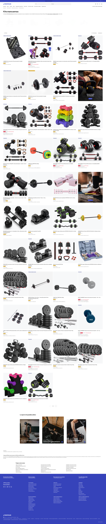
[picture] (15, 47)
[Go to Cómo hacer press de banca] (62, 441)
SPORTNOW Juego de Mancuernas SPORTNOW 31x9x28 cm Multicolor (15, 398)
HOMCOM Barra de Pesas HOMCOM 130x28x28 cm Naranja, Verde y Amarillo (89, 232)
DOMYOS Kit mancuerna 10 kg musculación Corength (37, 96)
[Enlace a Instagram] (9, 486)
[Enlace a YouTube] (7, 486)
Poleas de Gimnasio (44, 467)
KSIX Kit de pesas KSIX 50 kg (58, 264)
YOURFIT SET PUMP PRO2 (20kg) (58, 297)
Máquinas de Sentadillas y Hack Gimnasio (22, 469)
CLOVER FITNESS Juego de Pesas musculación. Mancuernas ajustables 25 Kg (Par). (40, 265)
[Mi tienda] (96, 4)
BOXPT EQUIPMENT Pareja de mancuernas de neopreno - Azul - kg (89, 330)
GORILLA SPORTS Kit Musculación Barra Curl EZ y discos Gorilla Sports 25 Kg (15, 331)
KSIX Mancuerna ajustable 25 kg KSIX (34, 231)
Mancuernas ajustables (9, 28)
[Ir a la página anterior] (50, 406)
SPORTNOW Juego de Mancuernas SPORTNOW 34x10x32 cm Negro (14, 364)
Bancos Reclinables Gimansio (20, 468)
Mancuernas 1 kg (71, 28)
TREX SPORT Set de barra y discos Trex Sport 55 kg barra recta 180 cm (40, 330)
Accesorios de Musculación (45, 468)
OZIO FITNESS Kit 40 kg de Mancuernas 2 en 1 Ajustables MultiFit (88, 61)
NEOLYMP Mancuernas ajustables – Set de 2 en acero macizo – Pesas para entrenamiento (14, 198)
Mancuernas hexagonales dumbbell (22, 28)
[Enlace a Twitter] (5, 486)
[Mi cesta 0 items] (102, 4)
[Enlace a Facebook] (4, 486)
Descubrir (90, 98)
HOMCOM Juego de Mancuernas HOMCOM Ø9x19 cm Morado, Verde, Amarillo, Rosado (64, 130)
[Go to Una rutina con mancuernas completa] (37, 442)
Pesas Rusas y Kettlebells (70, 467)
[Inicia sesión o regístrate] (100, 4)
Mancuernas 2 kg (84, 28)
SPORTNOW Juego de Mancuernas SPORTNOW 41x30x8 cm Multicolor (89, 264)
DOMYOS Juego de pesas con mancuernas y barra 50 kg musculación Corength (65, 62)
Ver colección (90, 200)
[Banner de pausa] (100, 1)
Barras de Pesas (68, 469)
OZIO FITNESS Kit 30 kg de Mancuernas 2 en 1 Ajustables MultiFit (88, 163)
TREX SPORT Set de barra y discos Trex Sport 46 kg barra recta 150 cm (40, 364)
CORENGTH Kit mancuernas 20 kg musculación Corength (12, 61)
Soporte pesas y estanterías (47, 28)
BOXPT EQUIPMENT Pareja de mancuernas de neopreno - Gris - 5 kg (89, 297)
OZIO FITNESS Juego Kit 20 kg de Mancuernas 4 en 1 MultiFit (38, 398)
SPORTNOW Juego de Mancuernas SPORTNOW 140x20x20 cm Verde (64, 231)
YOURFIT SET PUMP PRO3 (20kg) (33, 163)
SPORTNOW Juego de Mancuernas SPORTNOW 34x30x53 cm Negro (89, 129)
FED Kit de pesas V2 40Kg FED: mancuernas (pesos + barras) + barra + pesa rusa (15, 164)
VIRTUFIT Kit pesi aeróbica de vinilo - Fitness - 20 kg (36, 197)
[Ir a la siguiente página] (56, 406)
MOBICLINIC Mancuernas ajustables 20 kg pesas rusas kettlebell (64, 96)
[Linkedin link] (11, 486)
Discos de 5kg (18, 467)
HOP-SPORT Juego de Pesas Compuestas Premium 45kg (87, 364)
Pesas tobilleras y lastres (34, 28)
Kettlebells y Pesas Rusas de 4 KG (71, 468)
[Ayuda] (98, 4)
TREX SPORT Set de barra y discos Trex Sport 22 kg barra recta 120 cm (15, 129)
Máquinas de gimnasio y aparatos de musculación (48, 469)
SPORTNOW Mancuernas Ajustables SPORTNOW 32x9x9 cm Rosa (64, 197)
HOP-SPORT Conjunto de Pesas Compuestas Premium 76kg (63, 330)
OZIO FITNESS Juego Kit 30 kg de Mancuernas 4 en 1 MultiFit (63, 163)
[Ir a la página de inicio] (7, 4)
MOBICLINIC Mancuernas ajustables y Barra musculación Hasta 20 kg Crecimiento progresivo (40, 62)
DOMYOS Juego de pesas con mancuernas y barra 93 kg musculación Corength (15, 97)
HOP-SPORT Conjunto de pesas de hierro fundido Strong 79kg (63, 364)
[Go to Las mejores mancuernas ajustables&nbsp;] (84, 442)
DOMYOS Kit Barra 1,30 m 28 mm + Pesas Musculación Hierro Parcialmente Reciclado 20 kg (38, 298)
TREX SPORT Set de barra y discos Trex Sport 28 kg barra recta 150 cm (15, 264)
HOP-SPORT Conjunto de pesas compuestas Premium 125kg (13, 297)
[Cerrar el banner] (102, 1)
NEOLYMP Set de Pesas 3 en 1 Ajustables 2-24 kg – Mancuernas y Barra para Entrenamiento (15, 232)
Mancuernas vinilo (59, 28)
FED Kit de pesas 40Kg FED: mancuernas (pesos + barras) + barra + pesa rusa (40, 130)
